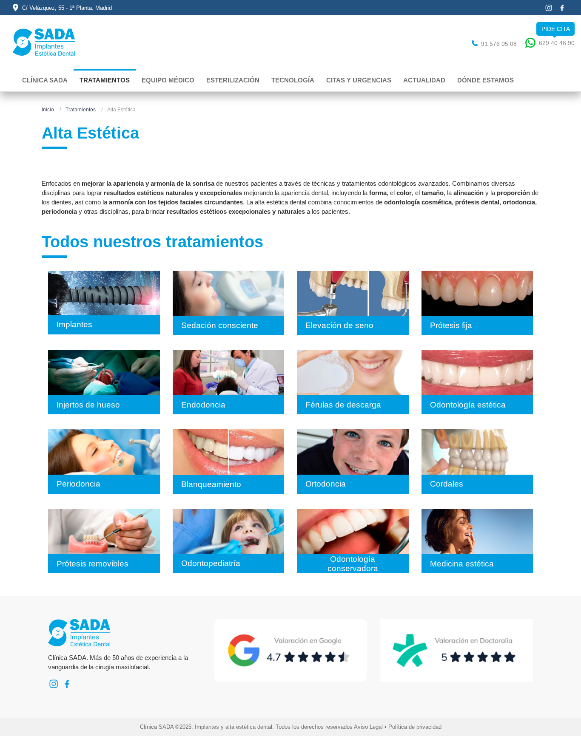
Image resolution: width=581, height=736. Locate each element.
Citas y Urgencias (358, 80)
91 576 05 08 (499, 43)
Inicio (48, 110)
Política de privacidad (414, 727)
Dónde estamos (485, 80)
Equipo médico (168, 80)
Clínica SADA (45, 80)
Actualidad (424, 80)
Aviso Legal (368, 727)
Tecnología (292, 80)
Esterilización (232, 80)
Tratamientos (105, 80)
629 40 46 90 (557, 43)
